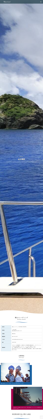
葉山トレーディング (7, 2)
